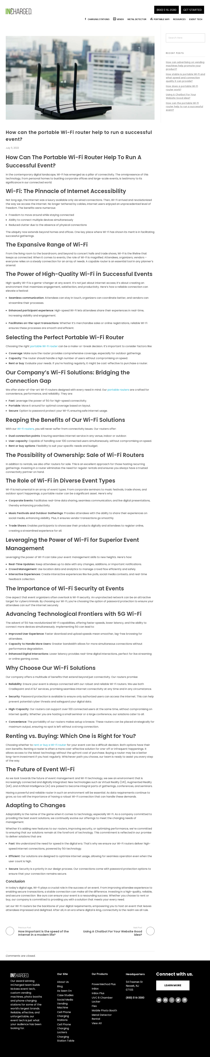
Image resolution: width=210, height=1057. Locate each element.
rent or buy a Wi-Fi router (49, 745)
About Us (63, 982)
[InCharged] (19, 11)
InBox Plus (98, 993)
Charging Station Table (65, 1039)
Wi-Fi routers (25, 429)
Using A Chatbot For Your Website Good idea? (181, 96)
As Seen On (64, 991)
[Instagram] (172, 1000)
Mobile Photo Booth (104, 1010)
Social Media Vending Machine (65, 1003)
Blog (60, 986)
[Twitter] (178, 1000)
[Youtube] (159, 1000)
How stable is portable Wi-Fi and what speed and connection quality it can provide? (185, 78)
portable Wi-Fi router (44, 346)
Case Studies (65, 995)
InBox (95, 989)
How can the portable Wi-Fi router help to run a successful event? (184, 106)
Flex (94, 1006)
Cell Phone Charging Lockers (64, 1028)
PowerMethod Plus (104, 984)
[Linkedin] (184, 1000)
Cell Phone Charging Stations (64, 1016)
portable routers (118, 390)
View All (97, 1023)
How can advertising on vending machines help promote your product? (185, 66)
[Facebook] (165, 1000)
